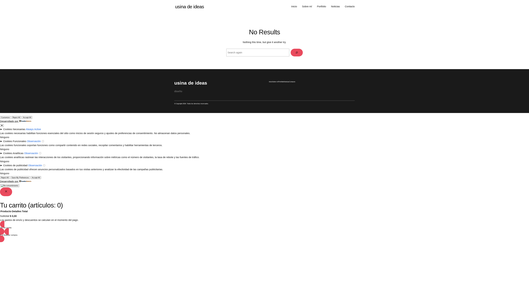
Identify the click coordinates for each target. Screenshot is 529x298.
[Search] (297, 52)
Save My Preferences (20, 178)
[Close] (6, 191)
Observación (34, 141)
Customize (5, 117)
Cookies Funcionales (14, 141)
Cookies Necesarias (14, 129)
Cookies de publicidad (15, 165)
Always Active (33, 129)
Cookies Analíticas (13, 153)
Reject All (16, 117)
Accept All (27, 117)
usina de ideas (189, 6)
